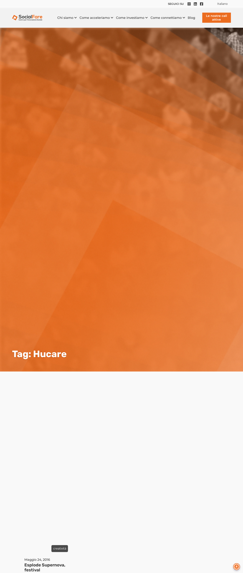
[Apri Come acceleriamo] (112, 17)
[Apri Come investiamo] (146, 17)
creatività (59, 548)
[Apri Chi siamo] (75, 17)
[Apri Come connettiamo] (184, 17)
